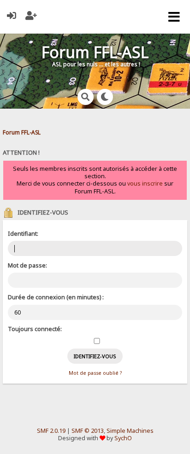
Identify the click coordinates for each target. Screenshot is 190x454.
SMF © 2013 (87, 431)
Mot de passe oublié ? (95, 373)
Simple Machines (130, 431)
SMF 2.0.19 (51, 431)
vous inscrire (145, 183)
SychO (123, 438)
